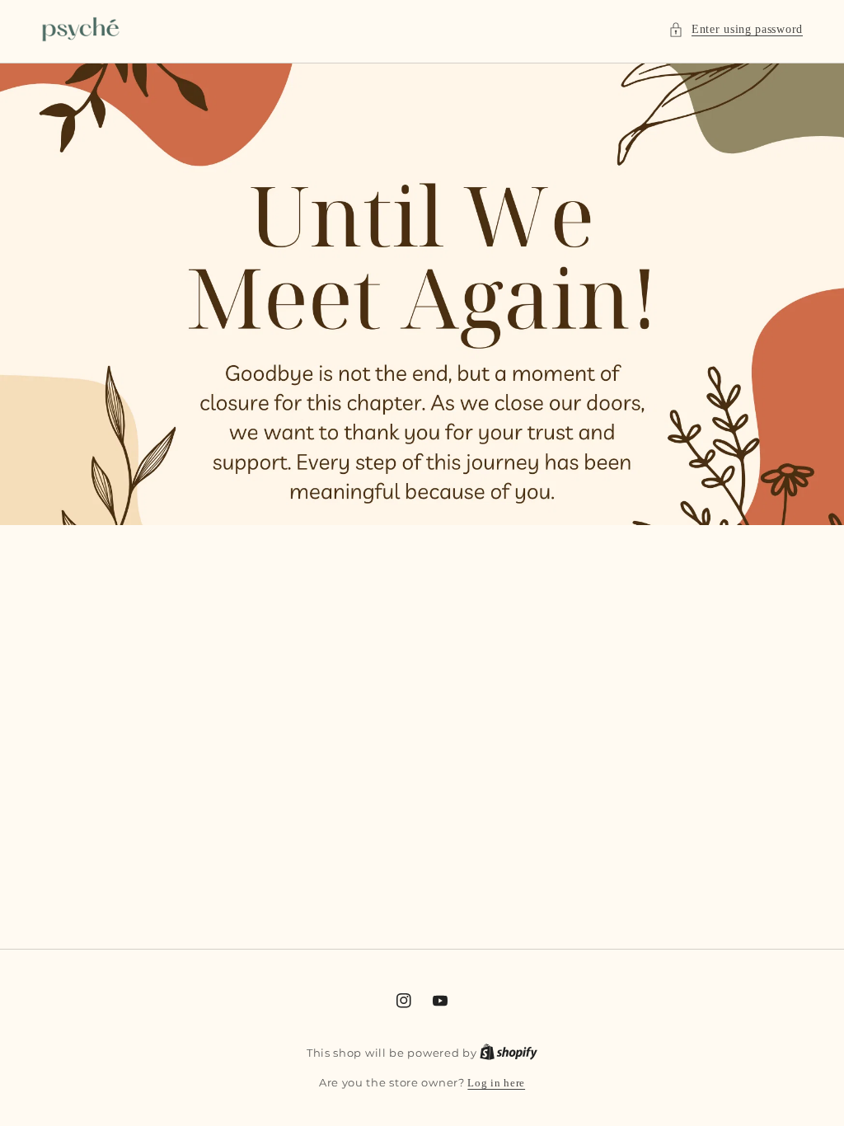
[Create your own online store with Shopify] (508, 1052)
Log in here (496, 1083)
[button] (735, 29)
